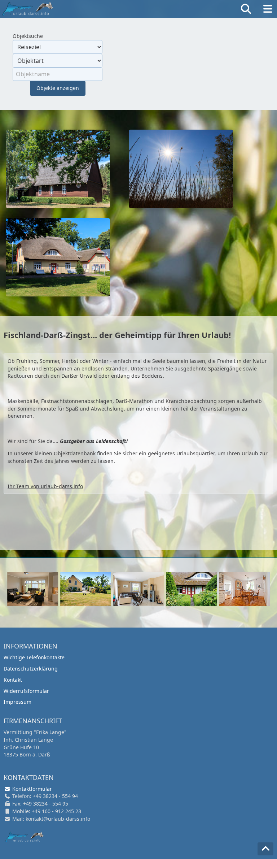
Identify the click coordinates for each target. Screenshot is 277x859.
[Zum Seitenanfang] (265, 848)
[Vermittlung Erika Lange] (24, 837)
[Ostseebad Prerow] (58, 256)
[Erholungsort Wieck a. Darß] (181, 168)
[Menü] (267, 9)
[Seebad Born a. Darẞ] (58, 168)
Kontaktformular (31, 788)
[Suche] (246, 9)
